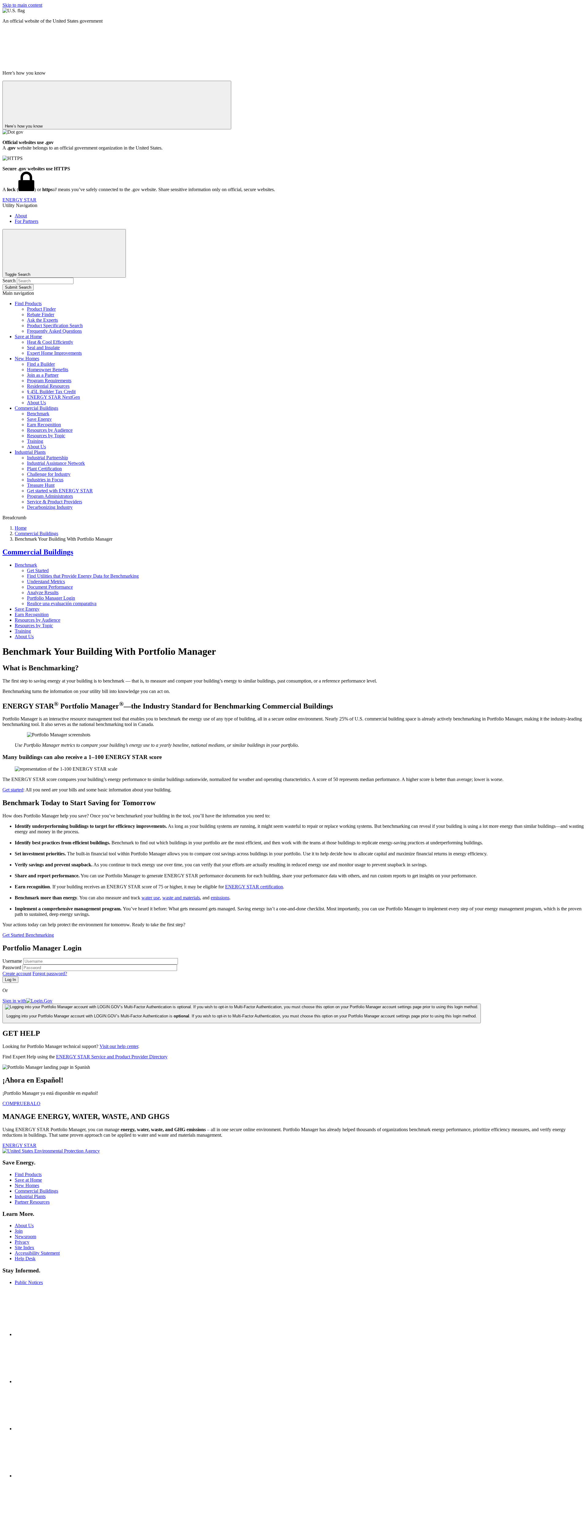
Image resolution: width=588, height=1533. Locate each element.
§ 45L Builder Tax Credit (51, 391)
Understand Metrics (46, 581)
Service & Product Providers (54, 501)
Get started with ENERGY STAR (60, 490)
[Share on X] (61, 1381)
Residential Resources (48, 386)
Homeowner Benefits (47, 369)
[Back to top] (48, 1527)
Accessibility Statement (37, 1253)
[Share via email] (61, 1475)
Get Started (38, 570)
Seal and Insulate (43, 347)
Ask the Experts (42, 320)
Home (21, 528)
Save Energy (39, 419)
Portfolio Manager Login (51, 598)
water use (150, 897)
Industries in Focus (45, 479)
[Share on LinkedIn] (61, 1428)
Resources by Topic (46, 435)
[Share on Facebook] (61, 1334)
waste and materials (181, 897)
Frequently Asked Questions (54, 331)
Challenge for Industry (48, 474)
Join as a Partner (42, 375)
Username (12, 961)
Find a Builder (41, 364)
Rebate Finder (40, 314)
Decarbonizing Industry (50, 507)
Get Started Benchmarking (28, 935)
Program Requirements (49, 380)
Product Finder (41, 309)
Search (9, 280)
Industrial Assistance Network (56, 463)
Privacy (22, 1242)
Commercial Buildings (36, 408)
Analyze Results (42, 592)
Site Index (24, 1247)
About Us (36, 402)
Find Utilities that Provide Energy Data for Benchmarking (83, 576)
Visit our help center (119, 1046)
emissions (220, 897)
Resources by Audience (50, 430)
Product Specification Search (55, 325)
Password (12, 967)
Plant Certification (44, 468)
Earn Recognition (44, 424)
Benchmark (38, 413)
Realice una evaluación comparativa (61, 603)
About (21, 215)
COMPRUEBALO (21, 1103)
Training (35, 441)
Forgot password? (49, 973)
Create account (16, 973)
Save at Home (28, 336)
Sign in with (14, 1000)
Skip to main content (22, 5)
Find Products (28, 303)
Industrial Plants (30, 452)
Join (19, 1231)
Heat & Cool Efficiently (50, 342)
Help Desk (25, 1258)
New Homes (27, 358)
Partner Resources (32, 1202)
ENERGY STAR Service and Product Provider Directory (112, 1056)
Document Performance (50, 587)
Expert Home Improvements (54, 353)
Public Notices (29, 1282)
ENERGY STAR (19, 199)
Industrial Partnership (47, 457)
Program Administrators (50, 496)
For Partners (26, 221)
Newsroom (25, 1236)
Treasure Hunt (41, 485)
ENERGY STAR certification (254, 886)
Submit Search (18, 287)
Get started (12, 789)
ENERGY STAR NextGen (53, 397)
